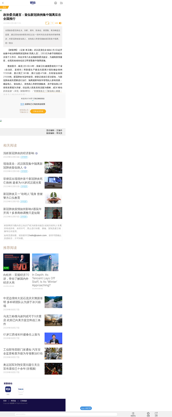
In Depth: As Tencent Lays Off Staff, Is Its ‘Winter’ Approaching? (44, 280)
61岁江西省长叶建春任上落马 (21, 334)
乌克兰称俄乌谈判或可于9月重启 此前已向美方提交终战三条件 (22, 320)
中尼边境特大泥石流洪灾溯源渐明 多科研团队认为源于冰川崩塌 (23, 302)
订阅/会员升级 (38, 111)
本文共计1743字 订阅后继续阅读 (32, 98)
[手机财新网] (32, 3)
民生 (4, 7)
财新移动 (8, 383)
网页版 (13, 401)
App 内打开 (86, 408)
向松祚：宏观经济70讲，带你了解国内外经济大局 (16, 278)
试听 (56, 23)
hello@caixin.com (38, 235)
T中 (52, 23)
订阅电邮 (23, 401)
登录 (22, 104)
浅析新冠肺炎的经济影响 (19, 153)
